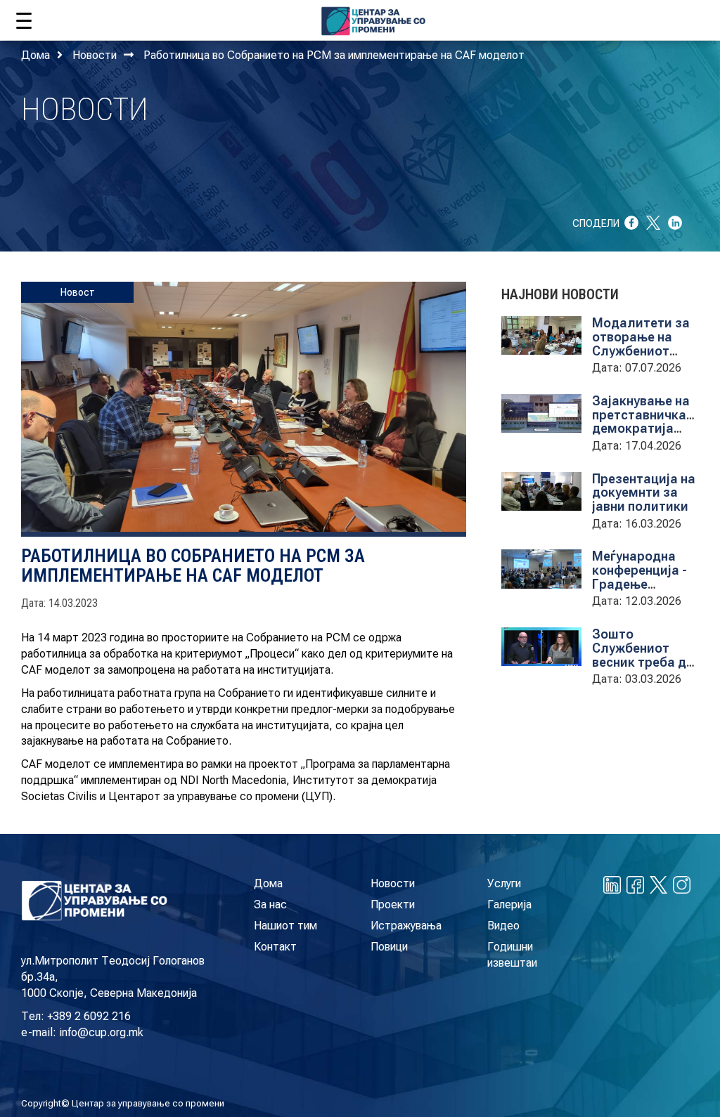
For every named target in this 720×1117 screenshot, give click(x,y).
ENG (677, 18)
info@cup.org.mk (101, 1032)
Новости (94, 55)
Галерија (509, 904)
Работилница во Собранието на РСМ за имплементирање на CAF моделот (334, 55)
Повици (389, 946)
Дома (35, 55)
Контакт (275, 946)
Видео (503, 925)
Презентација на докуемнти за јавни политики (643, 492)
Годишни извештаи (512, 954)
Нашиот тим (285, 925)
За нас (270, 904)
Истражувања (406, 925)
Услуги (504, 883)
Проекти (393, 904)
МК (649, 18)
